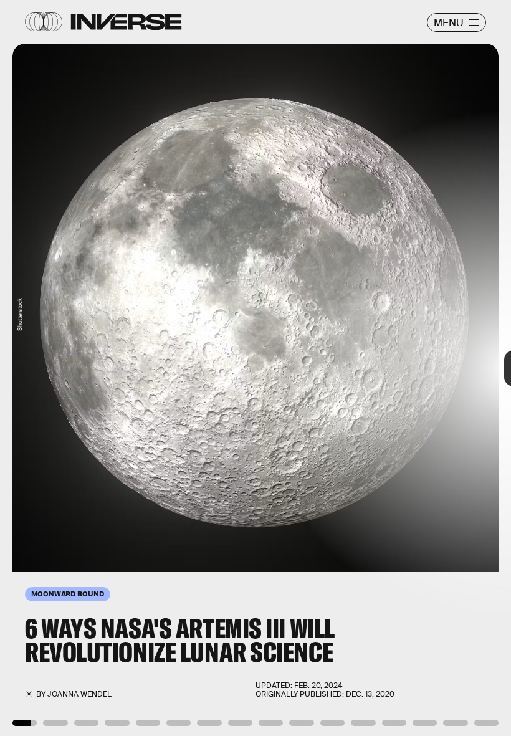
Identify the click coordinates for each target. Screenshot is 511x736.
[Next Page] (340, 368)
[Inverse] (126, 22)
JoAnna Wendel (79, 694)
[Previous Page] (84, 368)
